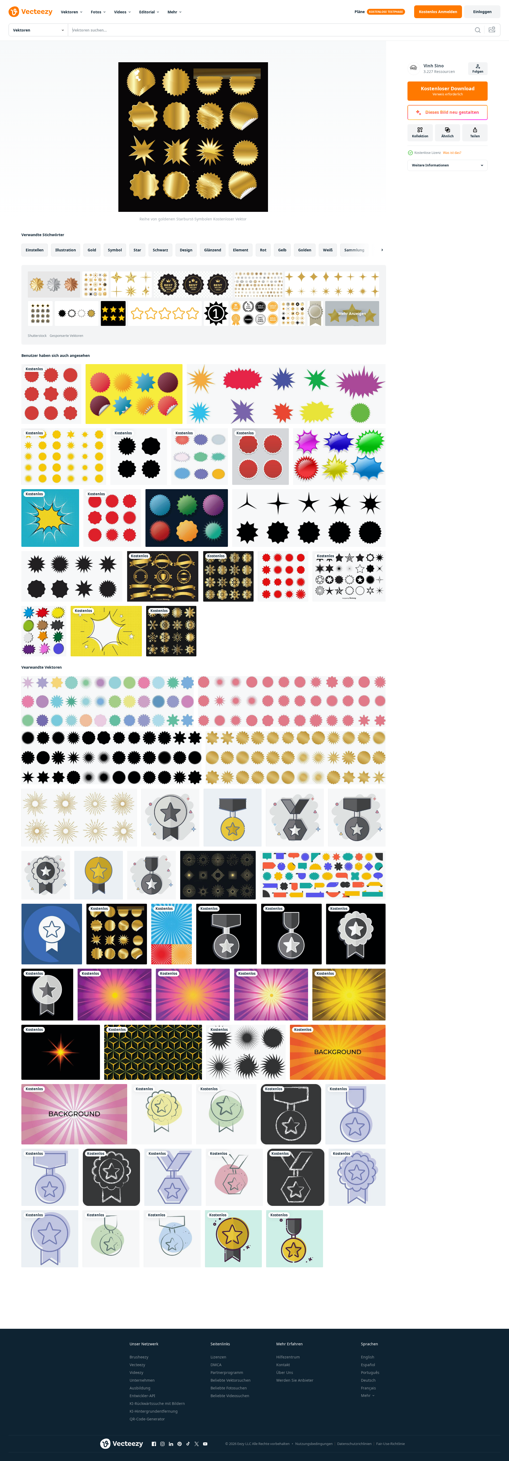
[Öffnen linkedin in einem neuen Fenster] (171, 1444)
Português (370, 1372)
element (240, 249)
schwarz (160, 249)
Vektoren (69, 11)
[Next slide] (377, 250)
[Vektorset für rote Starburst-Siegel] (112, 518)
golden (304, 249)
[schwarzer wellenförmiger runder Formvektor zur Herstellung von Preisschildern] (138, 456)
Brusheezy (139, 1356)
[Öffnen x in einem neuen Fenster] (197, 1444)
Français (368, 1387)
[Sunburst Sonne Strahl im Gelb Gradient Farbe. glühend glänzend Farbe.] (349, 994)
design (186, 249)
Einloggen (482, 11)
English (367, 1356)
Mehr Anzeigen (352, 313)
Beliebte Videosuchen (230, 1395)
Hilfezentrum (288, 1356)
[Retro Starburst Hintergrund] (50, 518)
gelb (282, 249)
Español (368, 1364)
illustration (65, 249)
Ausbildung (140, 1387)
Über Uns (284, 1372)
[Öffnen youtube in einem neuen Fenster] (205, 1444)
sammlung (354, 249)
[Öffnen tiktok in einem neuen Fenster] (188, 1444)
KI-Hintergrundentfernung (154, 1411)
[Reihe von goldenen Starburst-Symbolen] (116, 934)
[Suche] (478, 30)
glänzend (212, 249)
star (137, 249)
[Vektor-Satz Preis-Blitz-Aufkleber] (339, 456)
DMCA (216, 1364)
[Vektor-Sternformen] (349, 576)
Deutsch (368, 1380)
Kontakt (283, 1364)
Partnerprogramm (227, 1372)
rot (263, 249)
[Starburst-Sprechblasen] (199, 456)
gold (92, 249)
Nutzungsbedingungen (314, 1443)
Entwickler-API (142, 1395)
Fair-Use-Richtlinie (390, 1443)
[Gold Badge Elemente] (163, 576)
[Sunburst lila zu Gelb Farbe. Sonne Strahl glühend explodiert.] (114, 994)
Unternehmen (142, 1380)
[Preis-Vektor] (134, 394)
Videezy (136, 1372)
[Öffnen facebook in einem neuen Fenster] (154, 1444)
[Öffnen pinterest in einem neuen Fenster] (179, 1444)
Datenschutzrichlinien (354, 1443)
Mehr (172, 11)
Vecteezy (137, 1364)
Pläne (360, 11)
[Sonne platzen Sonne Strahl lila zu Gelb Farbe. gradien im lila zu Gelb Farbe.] (271, 994)
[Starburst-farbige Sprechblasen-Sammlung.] (286, 394)
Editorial (147, 11)
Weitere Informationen (430, 165)
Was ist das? (452, 152)
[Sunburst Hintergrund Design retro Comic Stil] (338, 1052)
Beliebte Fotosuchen (229, 1387)
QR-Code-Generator (147, 1418)
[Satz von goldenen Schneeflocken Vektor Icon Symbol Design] (171, 631)
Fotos (96, 11)
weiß (328, 249)
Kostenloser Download (448, 91)
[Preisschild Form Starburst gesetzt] (283, 576)
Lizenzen (218, 1356)
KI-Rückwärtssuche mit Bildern (157, 1403)
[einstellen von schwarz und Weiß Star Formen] (246, 1052)
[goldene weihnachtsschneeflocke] (228, 576)
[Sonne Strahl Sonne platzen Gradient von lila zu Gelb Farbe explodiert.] (193, 994)
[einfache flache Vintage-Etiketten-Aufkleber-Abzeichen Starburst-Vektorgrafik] (51, 394)
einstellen (35, 249)
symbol (115, 249)
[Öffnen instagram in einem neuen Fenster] (162, 1444)
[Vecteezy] (30, 11)
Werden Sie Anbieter (294, 1380)
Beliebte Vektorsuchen (231, 1380)
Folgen (477, 71)
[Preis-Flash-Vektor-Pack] (186, 518)
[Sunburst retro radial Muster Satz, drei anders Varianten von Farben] (171, 934)
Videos (120, 11)
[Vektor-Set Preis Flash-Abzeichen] (43, 631)
